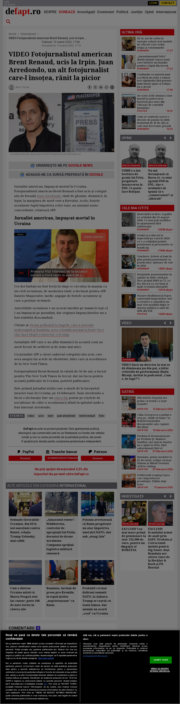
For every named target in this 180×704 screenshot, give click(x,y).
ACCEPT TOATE (161, 660)
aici (45, 684)
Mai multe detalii (46, 658)
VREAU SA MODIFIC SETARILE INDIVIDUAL (160, 670)
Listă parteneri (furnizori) (95, 656)
